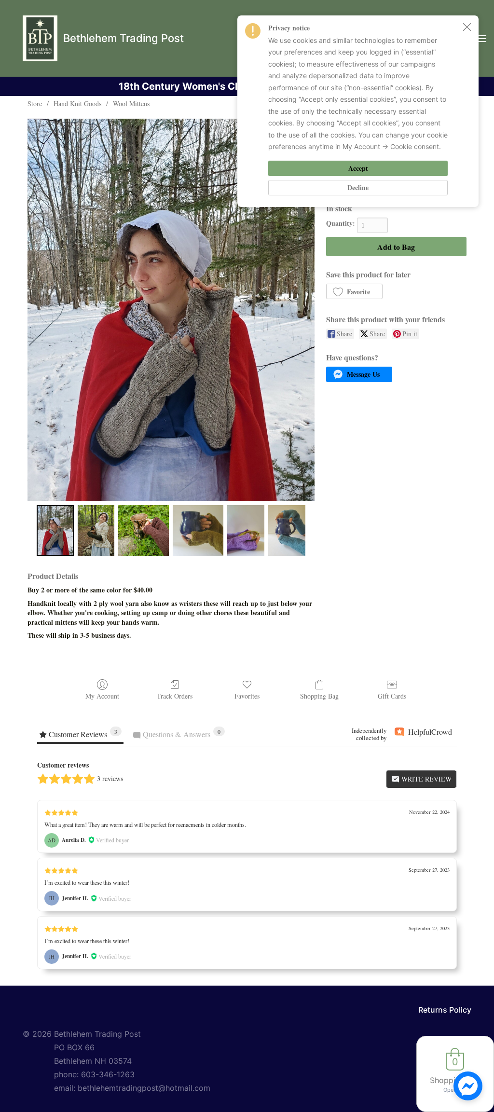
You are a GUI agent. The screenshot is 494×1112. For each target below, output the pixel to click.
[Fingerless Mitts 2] (143, 530)
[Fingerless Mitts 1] (96, 530)
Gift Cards (392, 695)
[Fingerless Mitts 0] (55, 530)
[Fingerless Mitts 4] (245, 530)
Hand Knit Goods (77, 103)
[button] (354, 291)
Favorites (247, 695)
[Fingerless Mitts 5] (286, 530)
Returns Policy (444, 1010)
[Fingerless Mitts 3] (198, 530)
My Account (102, 695)
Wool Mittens (131, 103)
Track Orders (174, 695)
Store (34, 103)
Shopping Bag (319, 695)
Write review (425, 778)
